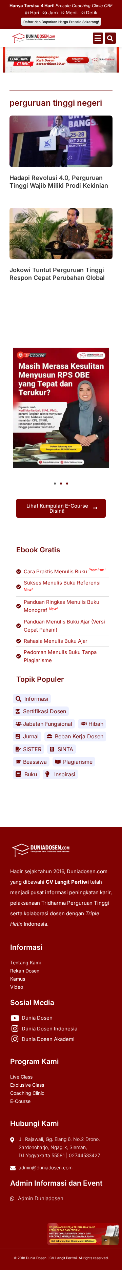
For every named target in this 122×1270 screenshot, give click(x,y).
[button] (98, 38)
